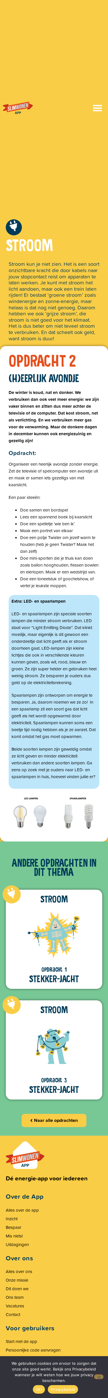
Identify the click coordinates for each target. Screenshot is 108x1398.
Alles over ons (19, 1271)
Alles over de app (22, 1210)
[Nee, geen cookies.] (99, 1376)
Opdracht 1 (54, 969)
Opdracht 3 (54, 1080)
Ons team (15, 1297)
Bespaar (13, 1227)
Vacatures (15, 1306)
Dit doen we (17, 1289)
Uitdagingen (17, 1244)
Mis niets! (14, 1236)
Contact (13, 1314)
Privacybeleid (63, 1389)
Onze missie (17, 1280)
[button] (97, 108)
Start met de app (21, 1341)
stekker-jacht (54, 979)
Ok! (39, 1389)
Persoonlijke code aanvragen (33, 1350)
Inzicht (12, 1219)
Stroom (54, 899)
